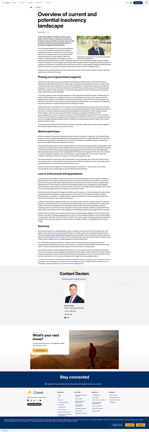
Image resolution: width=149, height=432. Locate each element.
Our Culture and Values (98, 400)
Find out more (40, 350)
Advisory (60, 400)
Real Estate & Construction (79, 405)
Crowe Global (96, 410)
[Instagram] (31, 400)
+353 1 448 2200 (70, 311)
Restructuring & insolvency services (74, 279)
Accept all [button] (130, 425)
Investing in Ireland (80, 408)
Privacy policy (5, 430)
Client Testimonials (97, 408)
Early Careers (113, 395)
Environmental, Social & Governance (64, 415)
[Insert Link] (28, 400)
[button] (147, 417)
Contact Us (138, 2)
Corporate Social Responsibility (97, 403)
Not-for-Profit (78, 398)
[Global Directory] (131, 2)
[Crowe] (5, 3)
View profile (68, 314)
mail (65, 318)
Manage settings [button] (117, 425)
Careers (48, 2)
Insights (30, 2)
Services (13, 2)
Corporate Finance (63, 402)
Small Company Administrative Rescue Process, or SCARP (64, 235)
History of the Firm (97, 406)
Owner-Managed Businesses (80, 402)
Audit (59, 395)
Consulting (61, 404)
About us (95, 392)
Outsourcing (61, 407)
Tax (59, 397)
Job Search (112, 402)
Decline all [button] (140, 425)
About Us (39, 2)
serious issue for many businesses (70, 150)
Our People (95, 397)
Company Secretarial (64, 412)
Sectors (22, 2)
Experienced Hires (114, 397)
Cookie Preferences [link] (35, 404)
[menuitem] (15, 2)
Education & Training (81, 413)
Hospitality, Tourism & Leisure (81, 396)
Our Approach (96, 395)
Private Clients (62, 409)
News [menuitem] (127, 2)
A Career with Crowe (115, 400)
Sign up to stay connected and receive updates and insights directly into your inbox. (75, 384)
